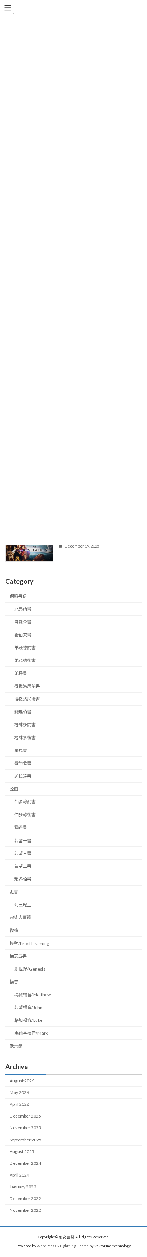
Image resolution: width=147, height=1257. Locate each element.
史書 (14, 891)
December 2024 (25, 1163)
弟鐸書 (20, 673)
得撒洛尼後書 (27, 699)
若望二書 (22, 866)
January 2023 (23, 1186)
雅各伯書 (22, 879)
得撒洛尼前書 (27, 686)
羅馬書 (20, 750)
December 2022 (25, 1198)
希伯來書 (22, 635)
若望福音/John (28, 1007)
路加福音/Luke (28, 1020)
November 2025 (25, 1127)
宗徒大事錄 (20, 917)
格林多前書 (25, 724)
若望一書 (22, 840)
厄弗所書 (22, 609)
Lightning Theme (74, 1246)
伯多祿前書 (25, 801)
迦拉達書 (22, 776)
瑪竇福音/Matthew (32, 994)
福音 (14, 981)
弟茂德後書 (25, 660)
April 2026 (19, 1104)
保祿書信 (18, 596)
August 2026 (22, 1080)
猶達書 (20, 827)
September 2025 (25, 1139)
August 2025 (22, 1151)
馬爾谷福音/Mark (31, 1033)
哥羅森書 (22, 621)
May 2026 (19, 1092)
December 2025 (25, 1116)
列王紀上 (22, 904)
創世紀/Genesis (29, 969)
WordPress (46, 1246)
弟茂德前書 (25, 647)
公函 (14, 789)
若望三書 (22, 853)
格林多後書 (25, 737)
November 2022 (25, 1210)
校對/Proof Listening (29, 943)
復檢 (14, 930)
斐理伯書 (22, 711)
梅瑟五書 (18, 956)
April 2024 (19, 1175)
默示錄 (16, 1046)
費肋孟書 (22, 763)
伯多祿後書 (25, 814)
